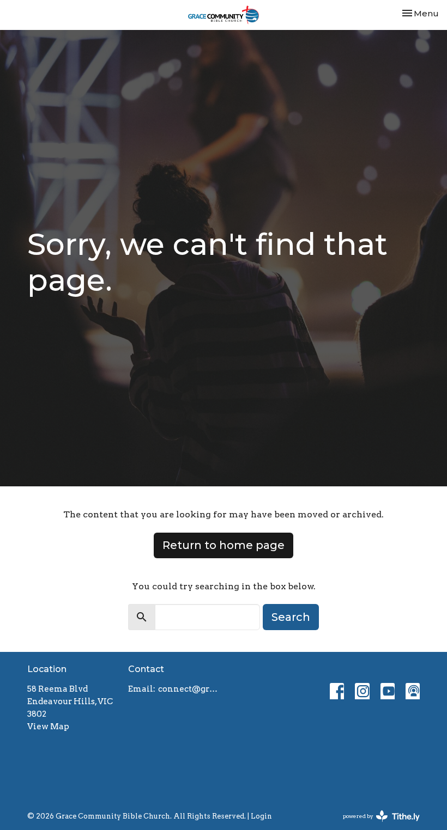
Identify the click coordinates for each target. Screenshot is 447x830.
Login (261, 816)
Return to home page (223, 545)
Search (290, 617)
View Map (48, 726)
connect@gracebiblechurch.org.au (188, 689)
